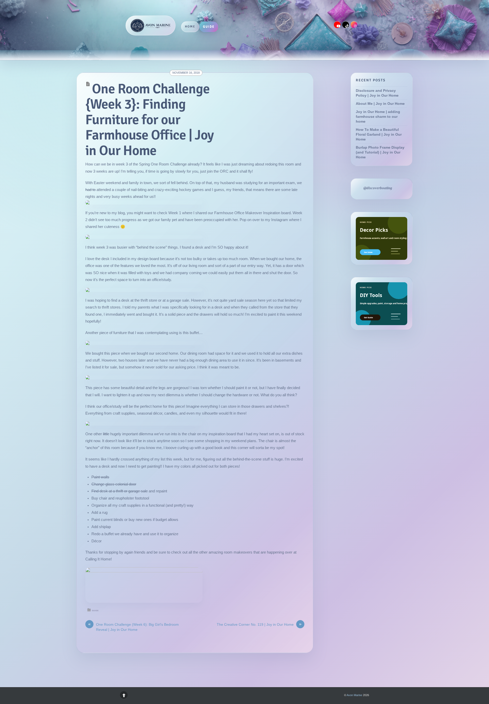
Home (190, 26)
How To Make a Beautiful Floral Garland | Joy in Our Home (379, 134)
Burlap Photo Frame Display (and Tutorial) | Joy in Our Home (380, 152)
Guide (208, 26)
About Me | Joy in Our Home (380, 104)
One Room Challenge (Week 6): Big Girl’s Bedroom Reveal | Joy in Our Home (133, 627)
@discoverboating (377, 188)
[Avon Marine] (150, 25)
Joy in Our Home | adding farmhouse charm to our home (378, 116)
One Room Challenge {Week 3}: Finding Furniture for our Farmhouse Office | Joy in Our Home (149, 119)
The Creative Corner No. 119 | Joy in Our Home (259, 624)
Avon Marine (354, 695)
